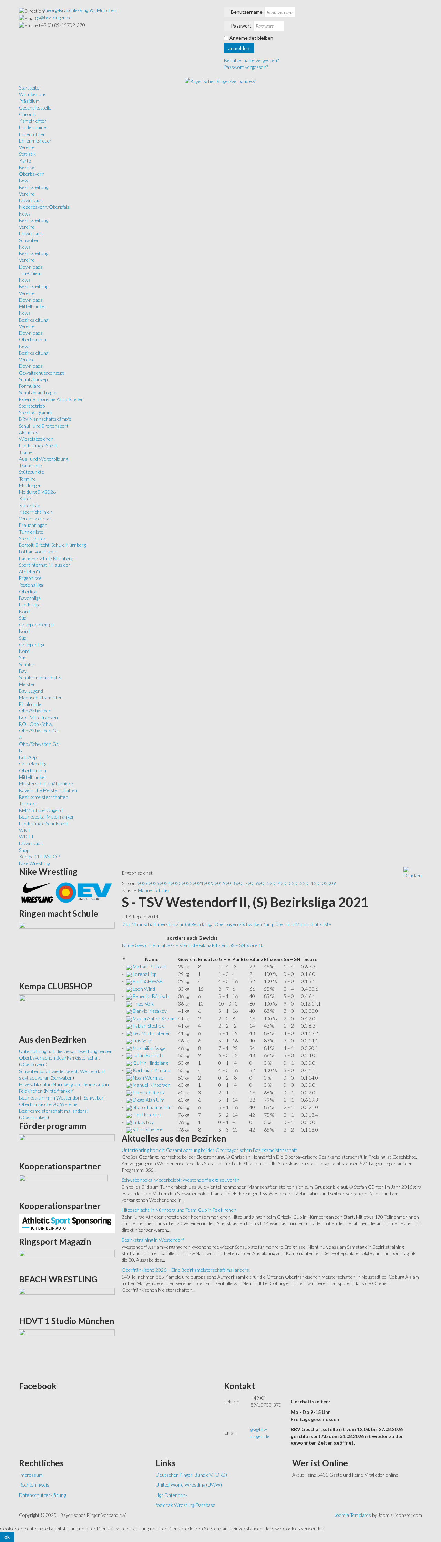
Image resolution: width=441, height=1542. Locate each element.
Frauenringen (33, 525)
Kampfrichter (33, 121)
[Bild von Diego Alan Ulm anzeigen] (129, 1100)
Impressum (31, 1475)
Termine (27, 479)
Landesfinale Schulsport (43, 823)
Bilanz (205, 945)
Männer (146, 890)
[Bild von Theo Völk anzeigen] (129, 1004)
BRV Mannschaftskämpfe (45, 419)
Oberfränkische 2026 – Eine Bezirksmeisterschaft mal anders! (186, 1270)
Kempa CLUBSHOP (39, 856)
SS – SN (237, 945)
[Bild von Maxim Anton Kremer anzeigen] (129, 1018)
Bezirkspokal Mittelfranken (47, 817)
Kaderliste (29, 505)
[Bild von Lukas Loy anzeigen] (129, 1122)
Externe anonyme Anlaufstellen (51, 399)
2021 (198, 883)
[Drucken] (412, 872)
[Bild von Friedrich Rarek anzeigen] (129, 1092)
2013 (286, 883)
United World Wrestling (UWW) (189, 1485)
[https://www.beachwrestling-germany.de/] (67, 1299)
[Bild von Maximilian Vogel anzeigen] (129, 1048)
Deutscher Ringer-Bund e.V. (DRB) (191, 1475)
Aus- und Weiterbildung (43, 459)
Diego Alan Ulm (148, 1100)
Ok (7, 1537)
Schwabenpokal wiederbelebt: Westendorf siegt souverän (180, 1180)
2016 (253, 883)
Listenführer (32, 134)
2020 (209, 883)
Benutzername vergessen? (251, 60)
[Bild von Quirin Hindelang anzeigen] (129, 1063)
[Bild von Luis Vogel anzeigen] (129, 1040)
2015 (264, 883)
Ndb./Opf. (29, 757)
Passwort (241, 26)
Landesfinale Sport (38, 445)
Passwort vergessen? (246, 67)
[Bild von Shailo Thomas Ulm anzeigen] (129, 1107)
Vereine (27, 147)
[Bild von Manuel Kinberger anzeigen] (129, 1085)
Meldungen (30, 485)
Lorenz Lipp (144, 974)
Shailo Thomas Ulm (153, 1107)
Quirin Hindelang (150, 1063)
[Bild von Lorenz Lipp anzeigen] (129, 974)
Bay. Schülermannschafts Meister (40, 677)
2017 (242, 883)
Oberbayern (31, 174)
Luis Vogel (143, 1040)
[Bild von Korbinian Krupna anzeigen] (129, 1070)
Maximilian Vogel (149, 1048)
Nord (24, 611)
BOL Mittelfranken (38, 717)
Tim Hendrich (147, 1114)
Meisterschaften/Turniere (46, 783)
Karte (25, 161)
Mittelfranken (33, 306)
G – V (177, 945)
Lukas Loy (143, 1122)
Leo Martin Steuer (151, 1033)
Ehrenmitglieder (35, 141)
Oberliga (28, 591)
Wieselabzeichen (36, 439)
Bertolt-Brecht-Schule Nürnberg (52, 545)
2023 (176, 883)
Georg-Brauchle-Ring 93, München (80, 10)
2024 (165, 883)
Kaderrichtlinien (35, 512)
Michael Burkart (149, 966)
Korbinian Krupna (151, 1070)
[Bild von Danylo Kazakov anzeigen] (129, 1011)
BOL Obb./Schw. (36, 724)
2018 (231, 883)
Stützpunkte (31, 472)
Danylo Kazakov (150, 1011)
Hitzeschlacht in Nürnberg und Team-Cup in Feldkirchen (179, 1210)
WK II (25, 830)
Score (251, 945)
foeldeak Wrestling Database (185, 1505)
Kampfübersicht (278, 924)
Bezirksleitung (33, 187)
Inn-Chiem (30, 273)
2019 (220, 883)
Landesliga (29, 604)
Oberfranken (32, 339)
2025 (154, 883)
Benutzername (247, 12)
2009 (330, 883)
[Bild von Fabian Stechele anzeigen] (129, 1026)
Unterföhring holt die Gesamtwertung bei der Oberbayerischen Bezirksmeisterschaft (209, 1150)
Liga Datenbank (172, 1495)
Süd (23, 618)
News (25, 180)
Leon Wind (144, 989)
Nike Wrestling (34, 863)
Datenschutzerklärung (42, 1495)
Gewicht (143, 945)
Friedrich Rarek (149, 1092)
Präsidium (29, 101)
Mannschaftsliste (313, 924)
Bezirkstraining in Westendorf (153, 1240)
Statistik (27, 154)
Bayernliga (30, 598)
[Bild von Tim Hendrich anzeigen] (129, 1114)
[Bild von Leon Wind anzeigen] (129, 989)
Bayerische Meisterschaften (48, 790)
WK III (26, 837)
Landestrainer (33, 127)
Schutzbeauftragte (38, 392)
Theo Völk (143, 1004)
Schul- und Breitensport (44, 426)
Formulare (30, 386)
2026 (142, 883)
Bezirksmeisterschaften (43, 797)
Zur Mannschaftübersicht (149, 924)
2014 (275, 883)
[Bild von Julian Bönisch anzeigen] (129, 1055)
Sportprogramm (35, 412)
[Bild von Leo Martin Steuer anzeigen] (129, 1033)
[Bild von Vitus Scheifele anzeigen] (129, 1129)
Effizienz (220, 945)
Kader (25, 498)
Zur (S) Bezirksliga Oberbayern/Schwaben (219, 924)
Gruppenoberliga (36, 624)
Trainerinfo (30, 465)
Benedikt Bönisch (151, 996)
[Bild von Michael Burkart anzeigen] (129, 966)
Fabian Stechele (149, 1026)
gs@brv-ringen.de (53, 17)
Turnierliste (31, 532)
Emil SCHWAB (148, 981)
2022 (187, 883)
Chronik (27, 114)
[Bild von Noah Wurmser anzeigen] (129, 1078)
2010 (319, 883)
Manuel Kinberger (151, 1085)
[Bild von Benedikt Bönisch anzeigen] (129, 996)
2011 (308, 883)
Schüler (26, 664)
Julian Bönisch (148, 1055)
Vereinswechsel (35, 518)
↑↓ (260, 945)
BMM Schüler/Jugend (41, 810)
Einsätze (161, 945)
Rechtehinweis (34, 1485)
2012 (297, 883)
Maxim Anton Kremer (155, 1018)
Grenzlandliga (33, 764)
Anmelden (238, 48)
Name (128, 945)
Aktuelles (28, 432)
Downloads (31, 200)
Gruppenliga (31, 644)
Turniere (28, 803)
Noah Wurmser (149, 1078)
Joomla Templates (352, 1515)
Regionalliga (31, 585)
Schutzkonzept (34, 379)
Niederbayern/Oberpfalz (44, 207)
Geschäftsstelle (35, 108)
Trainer (26, 452)
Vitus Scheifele (148, 1129)
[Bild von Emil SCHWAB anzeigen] (129, 981)
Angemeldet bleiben (251, 38)
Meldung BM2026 (37, 492)
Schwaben (29, 240)
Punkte (190, 945)
